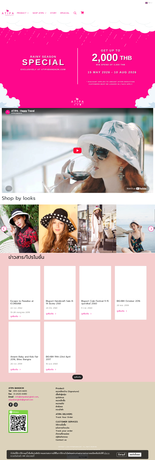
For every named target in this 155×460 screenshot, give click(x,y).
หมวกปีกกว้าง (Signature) (67, 391)
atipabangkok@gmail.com (20, 399)
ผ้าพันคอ (59, 406)
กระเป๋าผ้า (59, 409)
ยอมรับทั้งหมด (135, 454)
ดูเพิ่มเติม (14, 316)
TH (149, 3)
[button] (75, 13)
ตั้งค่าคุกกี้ (121, 454)
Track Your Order (64, 417)
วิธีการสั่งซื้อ (61, 424)
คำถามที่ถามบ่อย (62, 433)
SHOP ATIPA (39, 13)
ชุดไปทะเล (60, 397)
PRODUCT (22, 13)
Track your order (64, 430)
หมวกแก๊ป (60, 403)
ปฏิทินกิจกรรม (62, 436)
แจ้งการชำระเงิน (62, 427)
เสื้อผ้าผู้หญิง (61, 394)
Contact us (61, 439)
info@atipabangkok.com (26, 396)
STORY (53, 13)
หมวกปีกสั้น (60, 400)
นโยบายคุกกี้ (30, 456)
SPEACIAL (64, 13)
